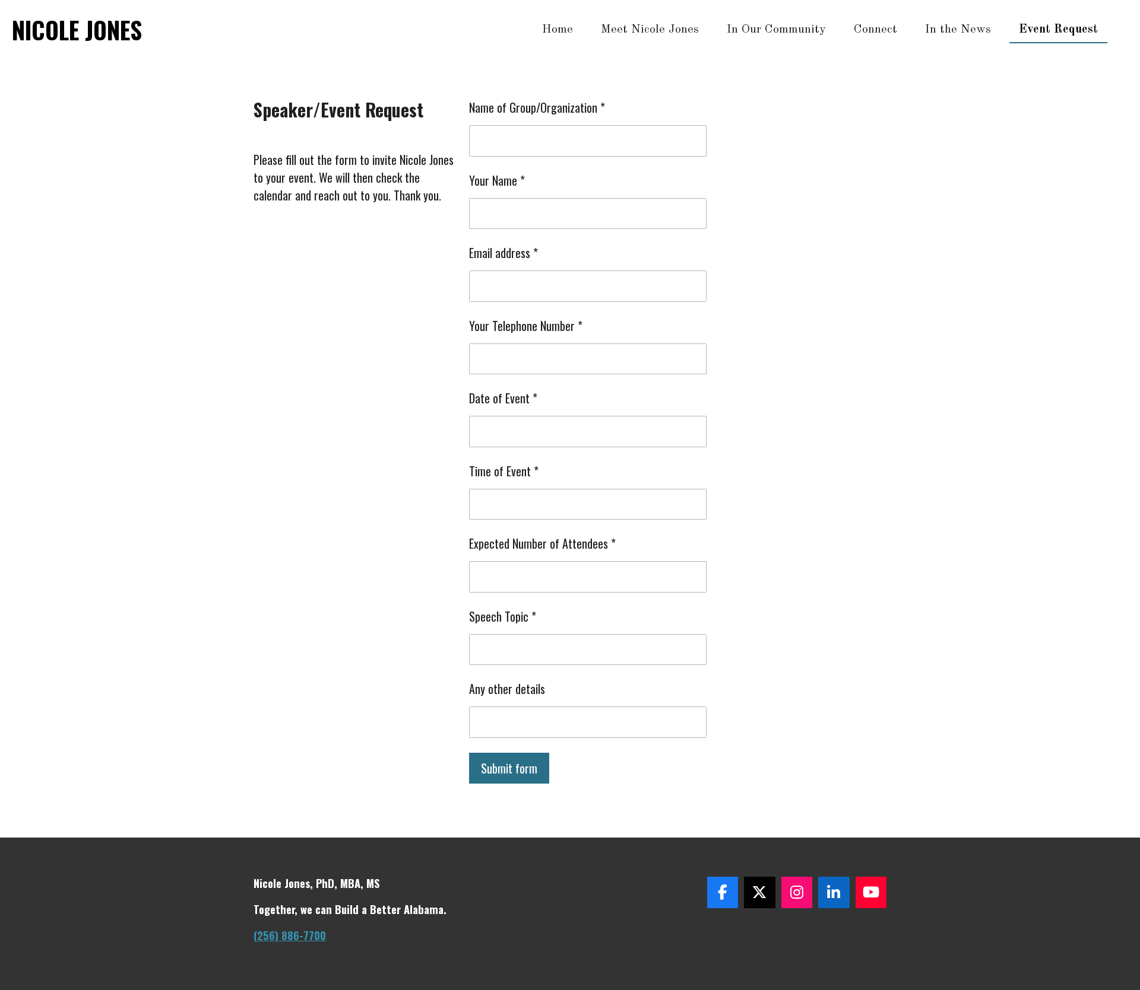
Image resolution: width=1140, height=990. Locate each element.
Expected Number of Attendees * (542, 543)
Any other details (507, 689)
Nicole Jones (77, 29)
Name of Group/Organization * (537, 107)
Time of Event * (504, 471)
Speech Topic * (502, 616)
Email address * (503, 253)
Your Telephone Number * (525, 326)
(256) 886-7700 (290, 935)
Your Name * (497, 180)
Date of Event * (503, 398)
